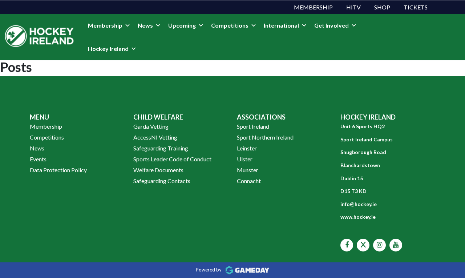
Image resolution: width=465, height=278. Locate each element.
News (145, 25)
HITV (353, 7)
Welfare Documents (158, 169)
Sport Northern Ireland (265, 137)
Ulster (244, 159)
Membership (313, 7)
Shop (382, 7)
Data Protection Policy (58, 169)
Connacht (249, 180)
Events (38, 159)
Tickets (416, 7)
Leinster (247, 148)
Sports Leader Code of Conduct (172, 159)
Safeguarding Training (160, 148)
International (281, 25)
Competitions (229, 25)
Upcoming (182, 25)
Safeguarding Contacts (161, 180)
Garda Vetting (151, 126)
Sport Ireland (253, 126)
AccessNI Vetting (155, 137)
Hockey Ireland (108, 48)
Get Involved (331, 25)
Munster (247, 169)
